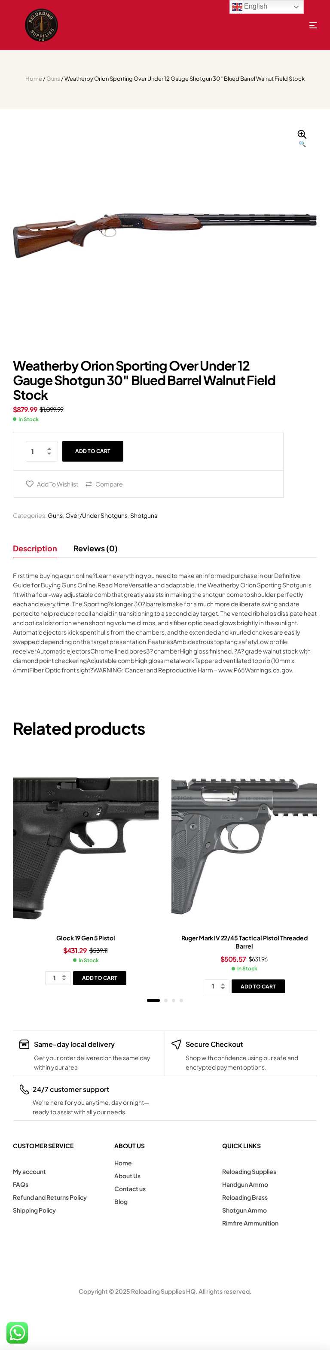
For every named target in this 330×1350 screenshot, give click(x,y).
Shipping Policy (34, 1210)
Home (33, 78)
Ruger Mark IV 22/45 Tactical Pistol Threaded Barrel (244, 942)
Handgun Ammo (245, 1184)
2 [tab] (166, 1000)
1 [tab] (153, 1000)
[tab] (39, 548)
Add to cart (92, 451)
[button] (302, 139)
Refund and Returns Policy (50, 1197)
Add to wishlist (57, 484)
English (254, 6)
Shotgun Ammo (244, 1210)
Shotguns (143, 515)
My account (29, 1171)
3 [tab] (173, 1000)
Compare (109, 484)
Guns (53, 78)
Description (35, 548)
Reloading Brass (245, 1197)
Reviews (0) (95, 548)
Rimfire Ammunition (250, 1223)
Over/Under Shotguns (96, 515)
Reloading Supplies (249, 1171)
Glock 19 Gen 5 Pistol (85, 938)
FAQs (20, 1184)
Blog (121, 1201)
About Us (127, 1176)
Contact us (130, 1188)
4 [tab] (181, 1000)
